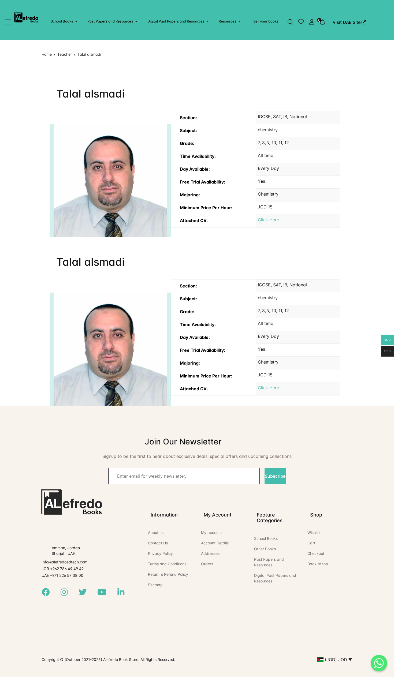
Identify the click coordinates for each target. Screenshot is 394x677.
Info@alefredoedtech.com (64, 562)
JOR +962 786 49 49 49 (63, 568)
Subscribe (275, 476)
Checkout (315, 553)
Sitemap (155, 584)
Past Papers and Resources (110, 21)
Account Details (215, 543)
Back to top (317, 564)
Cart (311, 543)
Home (47, 54)
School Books (62, 21)
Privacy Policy (160, 553)
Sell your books (265, 21)
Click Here (268, 219)
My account (211, 532)
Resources (227, 21)
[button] (8, 22)
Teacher (64, 54)
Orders (207, 564)
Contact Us (158, 543)
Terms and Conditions (167, 564)
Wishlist (314, 532)
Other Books (265, 549)
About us (155, 532)
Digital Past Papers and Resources (176, 21)
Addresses (210, 553)
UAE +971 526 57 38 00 (62, 575)
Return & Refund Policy (168, 574)
